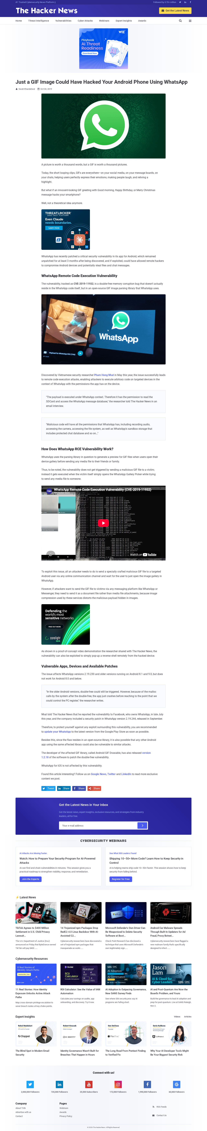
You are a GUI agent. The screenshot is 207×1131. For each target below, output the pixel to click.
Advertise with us (23, 1112)
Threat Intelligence (38, 20)
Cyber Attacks (85, 20)
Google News (98, 774)
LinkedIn (126, 774)
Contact (19, 1116)
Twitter (111, 774)
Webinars (104, 20)
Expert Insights (124, 20)
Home (19, 20)
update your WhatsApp (57, 731)
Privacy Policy (66, 1116)
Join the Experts (30, 879)
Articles (187, 1016)
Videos (177, 1016)
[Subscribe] (142, 825)
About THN (21, 1108)
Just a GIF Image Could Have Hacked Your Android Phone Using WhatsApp (102, 82)
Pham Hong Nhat (104, 375)
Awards (142, 20)
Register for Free (121, 879)
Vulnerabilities (63, 20)
